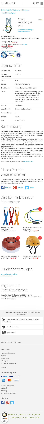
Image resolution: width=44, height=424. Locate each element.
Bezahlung (4, 356)
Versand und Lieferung (8, 353)
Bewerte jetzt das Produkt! (9, 274)
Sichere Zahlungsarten (8, 373)
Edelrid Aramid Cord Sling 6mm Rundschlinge (32, 229)
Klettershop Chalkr (8, 4)
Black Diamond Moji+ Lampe (10, 257)
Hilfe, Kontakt (5, 349)
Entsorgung (4, 361)
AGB (2, 342)
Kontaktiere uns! (28, 162)
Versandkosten (21, 314)
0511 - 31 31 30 (27, 414)
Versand (24, 44)
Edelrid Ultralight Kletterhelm (32, 257)
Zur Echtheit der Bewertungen (24, 31)
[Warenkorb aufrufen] (37, 3)
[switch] (4, 421)
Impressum (17, 342)
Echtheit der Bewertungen (9, 363)
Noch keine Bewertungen (25, 30)
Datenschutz (8, 342)
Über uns (3, 368)
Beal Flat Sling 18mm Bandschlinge (8, 229)
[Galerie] (8, 33)
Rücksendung (5, 358)
